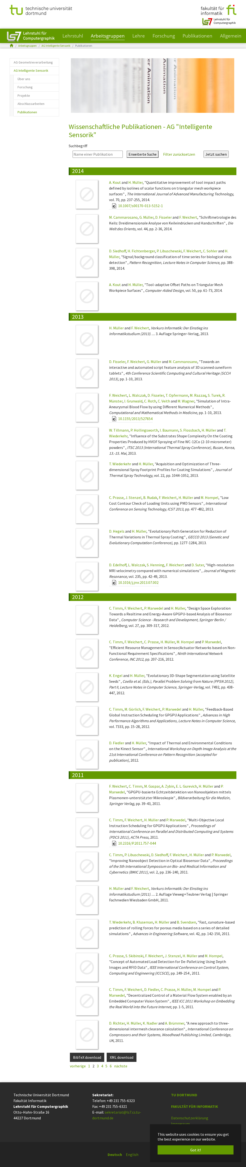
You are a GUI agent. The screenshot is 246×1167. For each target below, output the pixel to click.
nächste (120, 1066)
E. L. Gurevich (186, 786)
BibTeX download (87, 1057)
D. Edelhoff (117, 564)
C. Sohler (210, 251)
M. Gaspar (152, 786)
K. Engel (116, 675)
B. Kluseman (143, 922)
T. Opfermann (177, 395)
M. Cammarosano (123, 217)
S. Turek (214, 395)
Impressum (180, 1123)
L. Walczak (137, 395)
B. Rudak (150, 497)
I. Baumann (169, 430)
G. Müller (146, 217)
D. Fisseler (163, 217)
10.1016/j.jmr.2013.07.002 (138, 582)
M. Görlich (132, 709)
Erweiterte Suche (143, 154)
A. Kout (115, 182)
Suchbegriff (78, 145)
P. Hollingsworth (144, 430)
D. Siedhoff (117, 251)
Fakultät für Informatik (194, 1106)
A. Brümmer (174, 1023)
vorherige (78, 1066)
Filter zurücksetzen (179, 154)
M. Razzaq (198, 395)
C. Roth (150, 401)
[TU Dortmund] (41, 9)
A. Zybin (167, 786)
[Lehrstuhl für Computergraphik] (218, 20)
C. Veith (164, 401)
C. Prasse (116, 497)
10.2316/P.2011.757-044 (136, 843)
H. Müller (135, 182)
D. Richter (117, 1023)
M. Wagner (186, 401)
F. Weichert (188, 217)
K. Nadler (150, 1023)
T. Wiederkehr (120, 463)
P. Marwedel (153, 608)
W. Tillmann (119, 430)
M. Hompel (209, 497)
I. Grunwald (133, 401)
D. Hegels (116, 531)
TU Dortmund (184, 1094)
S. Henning (155, 564)
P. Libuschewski (169, 251)
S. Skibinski (134, 955)
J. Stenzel (133, 497)
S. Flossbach (190, 430)
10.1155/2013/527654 (135, 418)
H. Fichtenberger (141, 251)
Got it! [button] (195, 1150)
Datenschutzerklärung (189, 1118)
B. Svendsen (186, 922)
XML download (121, 1057)
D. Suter (197, 564)
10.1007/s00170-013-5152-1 (140, 205)
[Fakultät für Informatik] (218, 9)
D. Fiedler (116, 742)
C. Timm (116, 608)
